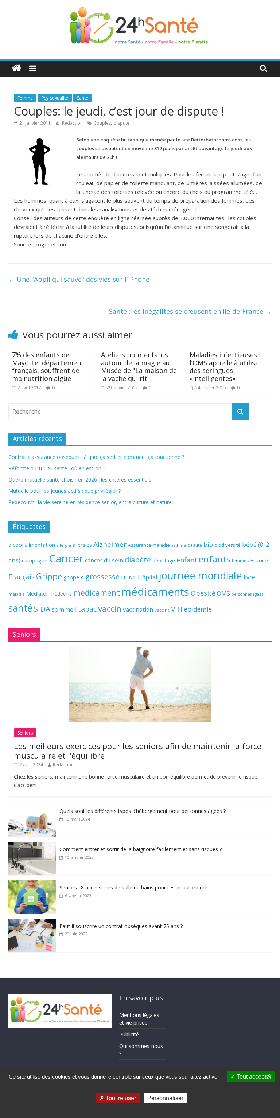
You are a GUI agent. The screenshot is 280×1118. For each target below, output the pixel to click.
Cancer (66, 558)
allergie (64, 545)
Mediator (37, 593)
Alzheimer (110, 544)
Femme (25, 98)
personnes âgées (247, 594)
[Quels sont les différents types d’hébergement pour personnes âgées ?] (32, 807)
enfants (214, 559)
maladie (16, 594)
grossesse (102, 576)
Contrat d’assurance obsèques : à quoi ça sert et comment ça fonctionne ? (96, 456)
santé (20, 608)
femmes (240, 561)
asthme (178, 545)
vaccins (162, 610)
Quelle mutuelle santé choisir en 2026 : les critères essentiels (79, 479)
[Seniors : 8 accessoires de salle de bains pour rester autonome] (32, 884)
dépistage (163, 560)
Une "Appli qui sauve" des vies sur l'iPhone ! (80, 279)
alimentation (40, 544)
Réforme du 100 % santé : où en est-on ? (56, 468)
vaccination (138, 609)
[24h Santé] (16, 68)
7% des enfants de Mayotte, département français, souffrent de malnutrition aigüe (48, 366)
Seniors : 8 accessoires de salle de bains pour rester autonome (133, 887)
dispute (121, 123)
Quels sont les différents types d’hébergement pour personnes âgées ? (142, 810)
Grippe (49, 576)
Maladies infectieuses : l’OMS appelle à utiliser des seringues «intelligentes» (226, 366)
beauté (194, 545)
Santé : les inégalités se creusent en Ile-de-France (190, 311)
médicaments (155, 591)
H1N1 (128, 577)
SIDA (42, 609)
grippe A (73, 577)
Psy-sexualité (55, 98)
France (259, 560)
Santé (82, 98)
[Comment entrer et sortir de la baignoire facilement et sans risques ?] (32, 845)
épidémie (198, 609)
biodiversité (227, 545)
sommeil (64, 609)
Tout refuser (120, 1098)
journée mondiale (200, 575)
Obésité (203, 593)
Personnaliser (165, 1098)
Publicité (129, 1034)
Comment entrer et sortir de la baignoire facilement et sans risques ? (140, 849)
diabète (138, 559)
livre (249, 577)
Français (21, 576)
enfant (186, 560)
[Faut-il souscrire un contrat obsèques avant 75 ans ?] (32, 922)
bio (208, 544)
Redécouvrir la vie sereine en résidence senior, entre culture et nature (90, 502)
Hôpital (147, 577)
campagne (34, 560)
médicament (96, 592)
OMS (223, 593)
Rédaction (73, 123)
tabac (87, 609)
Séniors (25, 733)
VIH (177, 609)
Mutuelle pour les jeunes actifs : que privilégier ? (64, 490)
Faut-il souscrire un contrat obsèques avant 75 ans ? (121, 926)
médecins (61, 593)
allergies (82, 544)
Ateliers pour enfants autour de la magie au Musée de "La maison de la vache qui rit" (139, 366)
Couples (102, 123)
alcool (15, 544)
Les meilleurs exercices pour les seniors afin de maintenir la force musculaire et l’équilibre (137, 750)
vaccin (109, 608)
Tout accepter (253, 1077)
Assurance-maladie (149, 545)
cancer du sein (104, 560)
